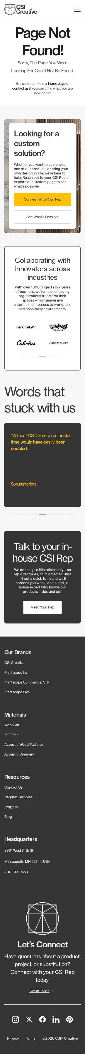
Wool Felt (11, 725)
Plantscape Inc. (16, 672)
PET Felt (11, 735)
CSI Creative (14, 662)
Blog (8, 816)
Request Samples (18, 797)
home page (57, 83)
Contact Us (13, 787)
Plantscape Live (17, 692)
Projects (11, 807)
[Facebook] (42, 1020)
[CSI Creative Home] (20, 9)
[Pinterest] (69, 1020)
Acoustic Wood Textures (23, 744)
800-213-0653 (16, 872)
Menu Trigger (77, 10)
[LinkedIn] (56, 1020)
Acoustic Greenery (19, 754)
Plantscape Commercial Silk (26, 682)
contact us (20, 88)
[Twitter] (29, 1020)
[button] (42, 199)
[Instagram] (15, 1020)
